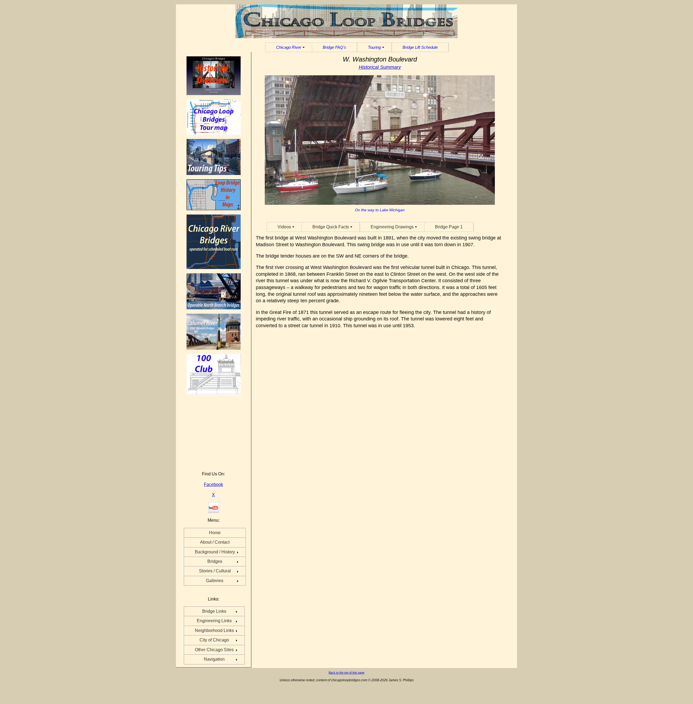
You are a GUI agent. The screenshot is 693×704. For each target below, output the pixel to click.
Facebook (213, 484)
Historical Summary (380, 67)
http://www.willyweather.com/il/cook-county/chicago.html (212, 464)
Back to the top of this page (346, 672)
